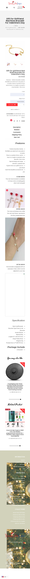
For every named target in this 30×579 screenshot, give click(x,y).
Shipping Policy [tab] (17, 135)
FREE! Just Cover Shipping (18, 478)
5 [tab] (15, 399)
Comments (17, 132)
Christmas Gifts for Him (19, 519)
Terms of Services (20, 480)
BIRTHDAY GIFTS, (18, 115)
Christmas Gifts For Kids (19, 514)
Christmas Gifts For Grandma (17, 498)
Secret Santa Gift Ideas (19, 512)
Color (23, 91)
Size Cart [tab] (17, 137)
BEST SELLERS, (10, 115)
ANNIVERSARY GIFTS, (20, 114)
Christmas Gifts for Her (19, 517)
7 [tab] (13, 399)
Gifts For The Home (20, 523)
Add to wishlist (14, 109)
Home (16, 25)
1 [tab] (20, 399)
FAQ (24, 468)
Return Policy (21, 482)
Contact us (22, 487)
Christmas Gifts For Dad (19, 496)
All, (14, 114)
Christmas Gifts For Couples (18, 521)
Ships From (22, 98)
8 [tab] (11, 399)
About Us (22, 476)
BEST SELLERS (21, 27)
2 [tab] (19, 399)
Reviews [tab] (16, 130)
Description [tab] (17, 127)
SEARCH (23, 460)
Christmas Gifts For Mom (18, 503)
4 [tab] (16, 399)
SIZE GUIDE (22, 464)
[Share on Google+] (14, 121)
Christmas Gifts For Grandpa (17, 500)
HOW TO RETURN (21, 462)
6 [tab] (14, 399)
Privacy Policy (21, 484)
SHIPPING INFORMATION (19, 466)
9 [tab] (10, 399)
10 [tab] (9, 399)
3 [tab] (18, 399)
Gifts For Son (21, 494)
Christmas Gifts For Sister (18, 505)
